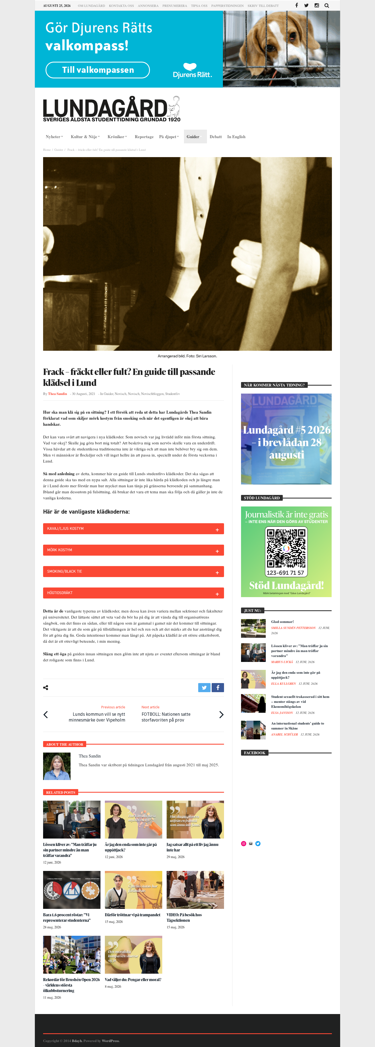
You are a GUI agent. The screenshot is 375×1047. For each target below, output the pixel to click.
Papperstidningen (227, 5)
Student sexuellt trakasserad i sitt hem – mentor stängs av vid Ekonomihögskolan (300, 701)
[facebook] (218, 687)
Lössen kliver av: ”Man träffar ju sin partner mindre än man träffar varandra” (70, 850)
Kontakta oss (121, 5)
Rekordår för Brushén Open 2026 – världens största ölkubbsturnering (71, 985)
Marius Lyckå (282, 662)
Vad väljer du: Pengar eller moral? (133, 979)
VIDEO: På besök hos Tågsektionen (184, 917)
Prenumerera (175, 5)
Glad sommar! (282, 621)
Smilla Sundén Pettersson (294, 628)
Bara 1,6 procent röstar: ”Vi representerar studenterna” (67, 917)
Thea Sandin (57, 393)
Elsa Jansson (282, 713)
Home (47, 149)
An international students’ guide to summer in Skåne (297, 725)
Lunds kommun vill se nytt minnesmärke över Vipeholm (97, 714)
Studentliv (172, 393)
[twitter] (204, 687)
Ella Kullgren (284, 683)
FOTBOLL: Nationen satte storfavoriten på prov (166, 714)
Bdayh (77, 1040)
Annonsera (148, 5)
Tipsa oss (199, 5)
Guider (58, 149)
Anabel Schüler (285, 734)
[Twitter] (306, 6)
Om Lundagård (91, 5)
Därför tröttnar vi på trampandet (132, 914)
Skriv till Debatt (263, 5)
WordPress (110, 1040)
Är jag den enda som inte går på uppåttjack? (295, 675)
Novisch (120, 393)
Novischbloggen (152, 393)
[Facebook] (296, 6)
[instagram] (317, 6)
